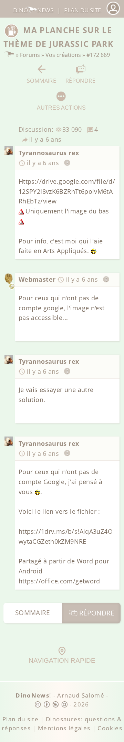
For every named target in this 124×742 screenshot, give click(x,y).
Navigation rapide (62, 660)
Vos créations (63, 55)
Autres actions (61, 107)
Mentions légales (64, 728)
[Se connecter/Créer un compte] (113, 14)
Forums (30, 55)
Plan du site (82, 10)
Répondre (80, 80)
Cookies (109, 728)
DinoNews (33, 10)
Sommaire (41, 80)
